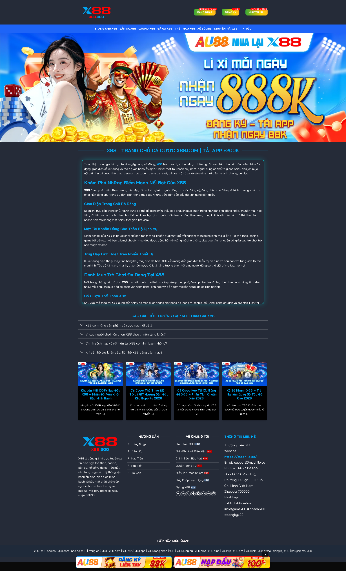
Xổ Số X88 (205, 28)
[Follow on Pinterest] (193, 493)
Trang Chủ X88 (106, 28)
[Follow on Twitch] (213, 493)
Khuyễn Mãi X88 (226, 28)
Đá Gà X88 (165, 28)
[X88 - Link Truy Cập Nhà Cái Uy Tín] (96, 12)
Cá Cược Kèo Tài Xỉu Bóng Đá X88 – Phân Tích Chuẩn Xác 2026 (196, 394)
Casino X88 (146, 28)
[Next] (266, 392)
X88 (81, 458)
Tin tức (245, 28)
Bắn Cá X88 (127, 28)
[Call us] (188, 493)
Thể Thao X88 (185, 28)
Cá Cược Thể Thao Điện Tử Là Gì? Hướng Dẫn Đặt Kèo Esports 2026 (148, 394)
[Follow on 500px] (208, 493)
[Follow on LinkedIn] (198, 493)
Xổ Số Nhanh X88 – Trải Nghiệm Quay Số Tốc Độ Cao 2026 (244, 394)
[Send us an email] (183, 493)
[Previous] (78, 392)
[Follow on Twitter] (178, 493)
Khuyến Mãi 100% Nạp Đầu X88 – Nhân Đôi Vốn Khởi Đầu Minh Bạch (100, 394)
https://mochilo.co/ (240, 457)
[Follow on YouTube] (203, 493)
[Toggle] (81, 325)
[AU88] (124, 562)
